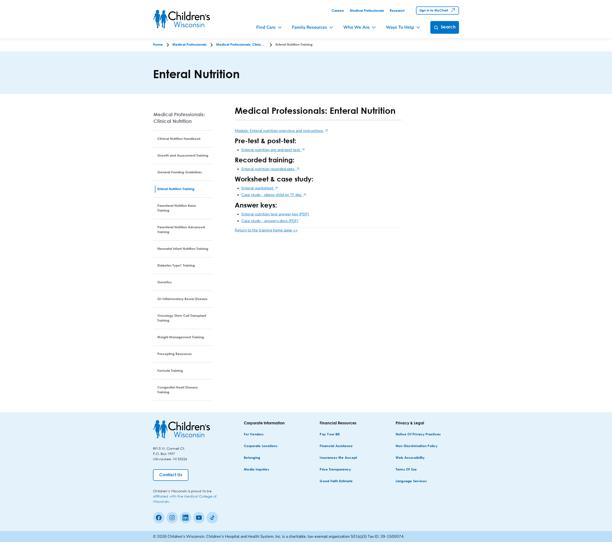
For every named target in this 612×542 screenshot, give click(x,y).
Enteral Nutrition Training (175, 189)
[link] (338, 10)
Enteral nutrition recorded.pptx (270, 169)
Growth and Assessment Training (182, 155)
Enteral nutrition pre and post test (273, 150)
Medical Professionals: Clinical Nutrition (179, 118)
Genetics (164, 282)
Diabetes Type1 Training (176, 265)
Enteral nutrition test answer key (275, 214)
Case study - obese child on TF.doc (273, 194)
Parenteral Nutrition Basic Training (176, 208)
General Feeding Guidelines (179, 172)
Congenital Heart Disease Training (177, 390)
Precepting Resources (174, 354)
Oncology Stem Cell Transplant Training (181, 318)
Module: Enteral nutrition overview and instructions (281, 130)
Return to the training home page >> (266, 230)
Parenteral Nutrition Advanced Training (181, 230)
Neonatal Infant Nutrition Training (182, 249)
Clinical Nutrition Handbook (179, 139)
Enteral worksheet (259, 188)
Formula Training (170, 370)
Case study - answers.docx (269, 221)
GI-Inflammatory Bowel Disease (182, 299)
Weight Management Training (180, 337)
